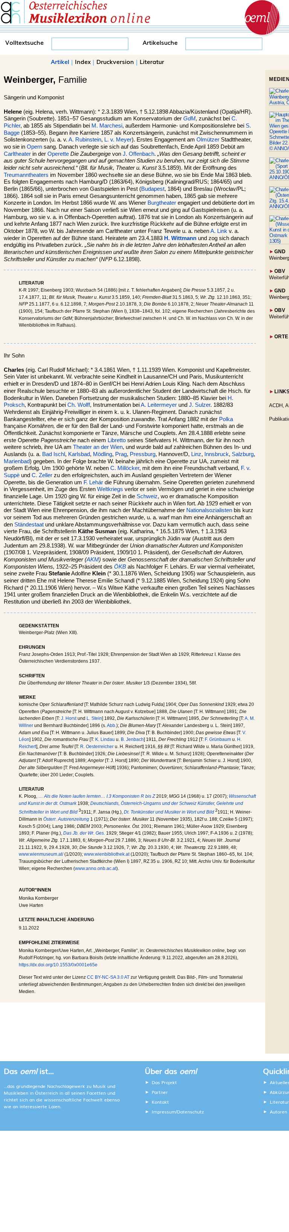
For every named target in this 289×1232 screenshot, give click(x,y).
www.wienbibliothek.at (106, 854)
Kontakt (160, 1101)
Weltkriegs (110, 489)
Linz (196, 454)
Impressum (164, 1111)
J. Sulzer (199, 405)
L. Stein (94, 718)
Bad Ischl (53, 454)
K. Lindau (105, 739)
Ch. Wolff (78, 405)
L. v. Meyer (118, 140)
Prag (121, 454)
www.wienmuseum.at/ (41, 854)
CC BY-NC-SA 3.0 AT (108, 977)
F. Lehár (93, 482)
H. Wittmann (180, 238)
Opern (34, 147)
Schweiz (147, 496)
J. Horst (68, 718)
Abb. (111, 725)
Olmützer (207, 140)
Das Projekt (164, 1082)
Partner (160, 1092)
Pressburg (142, 454)
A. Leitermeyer (159, 405)
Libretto (117, 440)
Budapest (152, 189)
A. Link (218, 231)
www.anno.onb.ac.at (95, 868)
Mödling (102, 454)
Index (83, 61)
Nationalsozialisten (209, 510)
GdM (189, 119)
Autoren (278, 1111)
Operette (58, 154)
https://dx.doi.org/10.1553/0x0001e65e (58, 964)
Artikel (60, 61)
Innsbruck (216, 454)
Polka (226, 419)
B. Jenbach (132, 739)
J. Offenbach (138, 154)
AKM (93, 560)
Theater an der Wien (98, 447)
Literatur (152, 61)
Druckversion (115, 61)
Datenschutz (190, 1111)
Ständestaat (29, 525)
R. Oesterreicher (97, 746)
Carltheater (17, 154)
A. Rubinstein (84, 140)
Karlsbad (79, 454)
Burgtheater (162, 203)
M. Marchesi (106, 126)
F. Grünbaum (218, 739)
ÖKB (120, 567)
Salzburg (243, 454)
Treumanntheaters (26, 175)
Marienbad (17, 461)
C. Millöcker (124, 468)
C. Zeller (42, 475)
